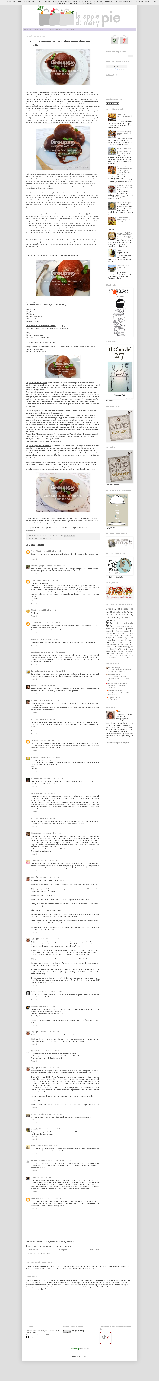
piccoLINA (34, 1129)
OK (102, 3)
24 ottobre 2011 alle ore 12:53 (48, 700)
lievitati (109, 633)
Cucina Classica (122, 631)
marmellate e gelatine (117, 644)
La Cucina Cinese (114, 675)
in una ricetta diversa (48, 230)
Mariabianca (35, 833)
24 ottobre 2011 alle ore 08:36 (49, 623)
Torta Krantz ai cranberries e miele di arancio (124, 116)
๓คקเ (33, 877)
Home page (63, 1250)
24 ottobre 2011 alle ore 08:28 (46, 610)
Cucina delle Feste (121, 626)
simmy (33, 639)
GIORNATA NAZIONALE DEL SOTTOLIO (117, 686)
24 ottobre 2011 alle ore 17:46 (52, 778)
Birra (123, 649)
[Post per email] (61, 535)
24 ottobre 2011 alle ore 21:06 (48, 939)
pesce (130, 620)
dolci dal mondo (44, 538)
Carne (109, 617)
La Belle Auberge (114, 668)
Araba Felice (35, 551)
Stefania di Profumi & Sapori (75, 181)
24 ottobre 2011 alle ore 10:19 (54, 671)
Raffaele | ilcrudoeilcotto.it (40, 1160)
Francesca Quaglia (37, 566)
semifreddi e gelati (126, 651)
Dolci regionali (110, 657)
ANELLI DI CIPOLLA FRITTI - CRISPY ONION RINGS (119, 693)
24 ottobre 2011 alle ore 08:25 (51, 580)
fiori (115, 651)
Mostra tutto (129, 702)
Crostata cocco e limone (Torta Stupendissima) (123, 267)
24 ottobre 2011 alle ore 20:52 (51, 833)
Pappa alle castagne (124, 203)
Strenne (109, 646)
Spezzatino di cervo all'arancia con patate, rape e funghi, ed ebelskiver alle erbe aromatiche (124, 170)
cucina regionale (123, 623)
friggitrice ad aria (122, 657)
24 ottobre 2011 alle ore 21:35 (52, 992)
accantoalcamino (37, 652)
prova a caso (112, 699)
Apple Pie (27, 29)
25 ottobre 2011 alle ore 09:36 (48, 1068)
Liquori (121, 653)
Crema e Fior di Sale (115, 690)
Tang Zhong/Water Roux (123, 655)
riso (118, 646)
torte (131, 633)
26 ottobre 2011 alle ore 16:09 (61, 1160)
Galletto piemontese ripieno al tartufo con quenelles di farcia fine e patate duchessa (124, 150)
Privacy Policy (69, 29)
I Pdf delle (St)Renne (55, 29)
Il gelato (119, 250)
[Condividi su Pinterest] (74, 536)
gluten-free (126, 608)
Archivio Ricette (39, 29)
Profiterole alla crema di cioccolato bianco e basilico (124, 187)
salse (120, 637)
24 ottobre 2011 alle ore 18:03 (46, 793)
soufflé (112, 653)
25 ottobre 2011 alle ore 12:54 (55, 1114)
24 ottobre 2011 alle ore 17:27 (49, 757)
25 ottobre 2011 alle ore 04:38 (48, 1006)
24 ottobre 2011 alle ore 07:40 (51, 551)
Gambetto (34, 623)
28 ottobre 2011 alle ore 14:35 (52, 1198)
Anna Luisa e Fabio (37, 1114)
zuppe (108, 637)
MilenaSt (34, 1051)
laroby (33, 793)
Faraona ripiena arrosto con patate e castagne (124, 219)
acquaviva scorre (114, 697)
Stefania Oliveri (36, 778)
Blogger (84, 1356)
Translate (122, 69)
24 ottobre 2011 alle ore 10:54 (49, 686)
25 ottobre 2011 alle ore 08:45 (48, 1051)
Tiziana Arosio (36, 992)
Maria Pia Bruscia (51, 1331)
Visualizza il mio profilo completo (117, 743)
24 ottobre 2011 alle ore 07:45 (55, 566)
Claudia (33, 861)
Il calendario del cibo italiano (118, 683)
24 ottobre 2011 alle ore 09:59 (54, 652)
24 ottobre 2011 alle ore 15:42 (50, 740)
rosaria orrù (35, 740)
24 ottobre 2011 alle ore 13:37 (48, 719)
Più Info (96, 3)
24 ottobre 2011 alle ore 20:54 (47, 861)
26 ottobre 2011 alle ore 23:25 (47, 1177)
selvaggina (128, 646)
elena (33, 1146)
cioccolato (35, 538)
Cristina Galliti (36, 580)
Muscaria (34, 1006)
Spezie (109, 608)
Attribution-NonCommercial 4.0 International (41, 1335)
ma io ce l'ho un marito (88, 221)
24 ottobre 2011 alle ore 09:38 (47, 639)
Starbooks (127, 617)
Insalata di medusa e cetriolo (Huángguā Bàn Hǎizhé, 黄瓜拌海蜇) (119, 678)
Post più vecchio (93, 1250)
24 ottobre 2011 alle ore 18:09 (48, 818)
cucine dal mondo (116, 614)
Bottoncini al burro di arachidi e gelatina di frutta (124, 133)
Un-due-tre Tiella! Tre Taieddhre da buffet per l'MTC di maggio (124, 235)
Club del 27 (119, 642)
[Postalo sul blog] (68, 536)
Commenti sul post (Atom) (42, 1253)
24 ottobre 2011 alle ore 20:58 (48, 877)
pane (126, 635)
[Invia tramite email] (65, 536)
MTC (51, 538)
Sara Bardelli (84, 1349)
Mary (33, 610)
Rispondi (34, 559)
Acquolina (34, 757)
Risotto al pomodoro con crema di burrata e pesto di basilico (119, 670)
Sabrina (33, 1177)
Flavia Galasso (36, 1198)
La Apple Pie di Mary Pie (34, 1331)
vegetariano (119, 611)
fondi (130, 640)
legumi (120, 640)
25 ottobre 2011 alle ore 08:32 (48, 1032)
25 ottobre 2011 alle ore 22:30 (46, 1146)
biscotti (113, 649)
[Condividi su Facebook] (72, 536)
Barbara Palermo (37, 671)
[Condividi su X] (70, 536)
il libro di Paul (39, 228)
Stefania (34, 700)
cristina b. (34, 686)
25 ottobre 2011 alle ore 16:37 (49, 1129)
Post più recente (32, 1250)
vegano (121, 633)
